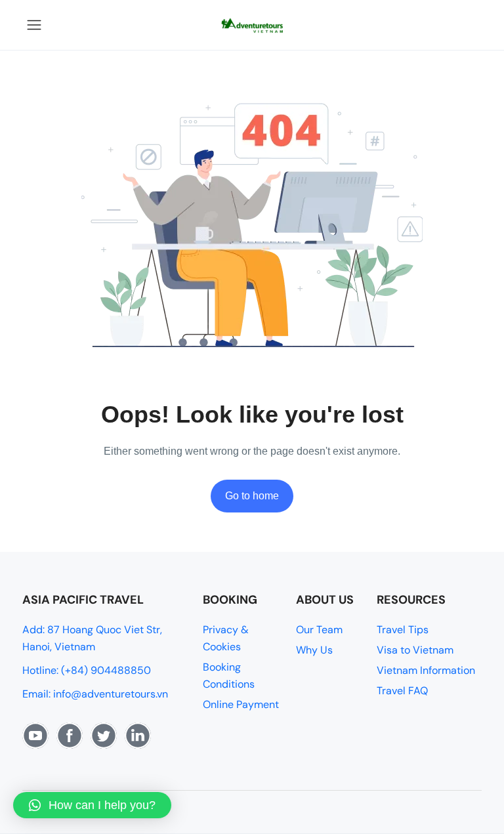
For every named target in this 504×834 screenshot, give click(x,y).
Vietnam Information (426, 670)
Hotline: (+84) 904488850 (86, 670)
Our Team (319, 629)
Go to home (252, 495)
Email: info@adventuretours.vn (95, 694)
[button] (92, 805)
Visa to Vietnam (415, 650)
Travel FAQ (402, 691)
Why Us (314, 650)
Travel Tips (403, 629)
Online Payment (241, 704)
